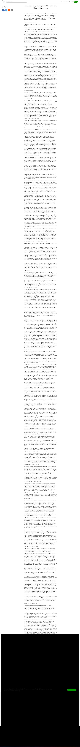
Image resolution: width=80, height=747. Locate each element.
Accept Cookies (72, 689)
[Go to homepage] (3, 1)
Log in (72, 1)
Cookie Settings (62, 689)
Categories (65, 1)
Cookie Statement (38, 689)
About (69, 1)
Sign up (75, 1)
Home (61, 1)
